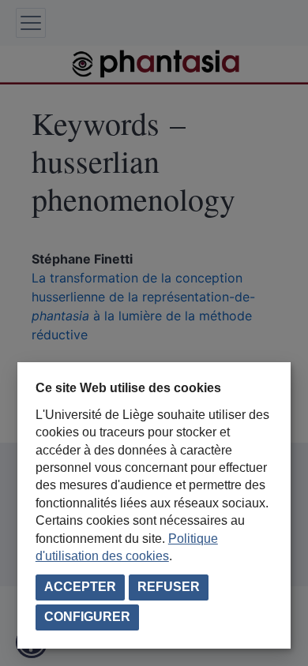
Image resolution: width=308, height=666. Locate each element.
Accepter (80, 586)
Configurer (87, 616)
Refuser (168, 586)
